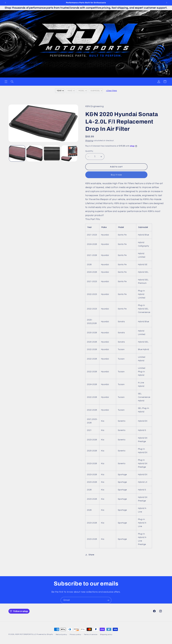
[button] (6, 81)
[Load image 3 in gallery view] (52, 153)
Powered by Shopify (45, 634)
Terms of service (90, 634)
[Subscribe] (108, 600)
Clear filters (111, 91)
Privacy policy (75, 634)
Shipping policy (106, 634)
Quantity (89, 151)
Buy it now (116, 175)
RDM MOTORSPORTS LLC (25, 634)
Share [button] (91, 555)
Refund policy (61, 634)
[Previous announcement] (5, 2)
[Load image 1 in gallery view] (17, 153)
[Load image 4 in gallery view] (69, 153)
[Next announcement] (167, 2)
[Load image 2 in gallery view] (34, 153)
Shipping (89, 141)
